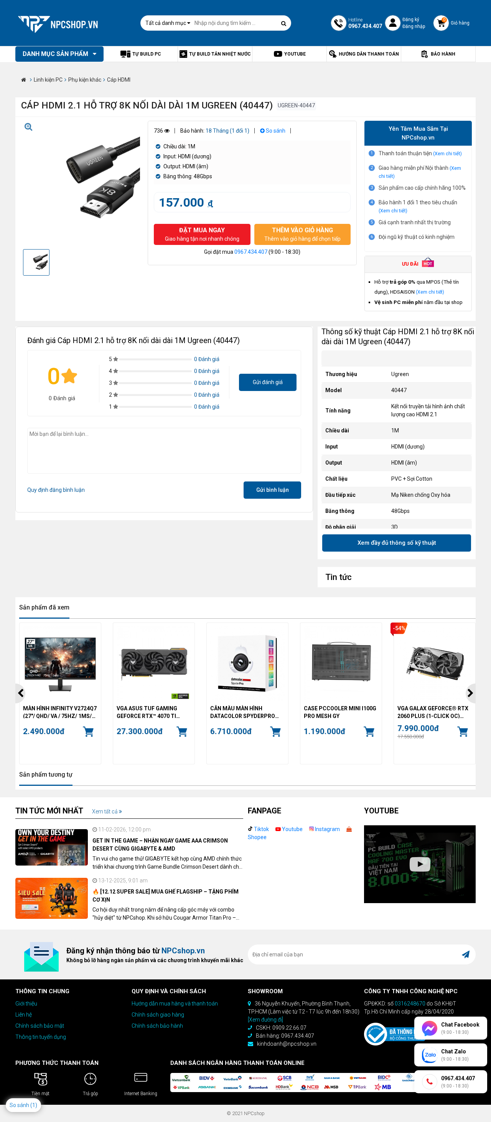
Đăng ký (410, 19)
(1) (33, 1105)
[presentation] (20, 693)
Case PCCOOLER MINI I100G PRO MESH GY (340, 711)
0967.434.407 (250, 252)
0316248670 (410, 1003)
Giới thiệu (26, 1003)
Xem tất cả (105, 811)
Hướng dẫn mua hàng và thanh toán (175, 1003)
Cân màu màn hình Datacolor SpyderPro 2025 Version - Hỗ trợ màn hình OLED (247, 711)
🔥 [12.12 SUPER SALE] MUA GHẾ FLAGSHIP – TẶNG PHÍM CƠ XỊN (165, 896)
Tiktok (261, 829)
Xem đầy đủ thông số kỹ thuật (397, 542)
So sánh (275, 131)
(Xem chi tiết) (447, 153)
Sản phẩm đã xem (44, 607)
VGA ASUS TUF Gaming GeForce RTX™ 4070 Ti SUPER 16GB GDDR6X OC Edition (148, 711)
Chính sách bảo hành (157, 1026)
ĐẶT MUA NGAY (202, 234)
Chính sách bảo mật (39, 1026)
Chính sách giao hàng (158, 1015)
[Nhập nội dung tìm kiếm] (283, 23)
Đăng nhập (413, 26)
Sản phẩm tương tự (45, 774)
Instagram (327, 829)
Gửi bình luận (272, 490)
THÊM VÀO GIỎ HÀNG (302, 234)
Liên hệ (23, 1015)
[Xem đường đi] (265, 1020)
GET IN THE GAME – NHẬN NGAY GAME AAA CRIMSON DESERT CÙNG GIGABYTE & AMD (160, 845)
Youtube (292, 829)
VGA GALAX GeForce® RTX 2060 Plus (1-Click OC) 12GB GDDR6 (432, 711)
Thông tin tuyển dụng (40, 1037)
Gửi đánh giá (268, 382)
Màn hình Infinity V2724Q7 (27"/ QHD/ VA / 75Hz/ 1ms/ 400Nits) (60, 711)
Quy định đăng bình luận (56, 490)
